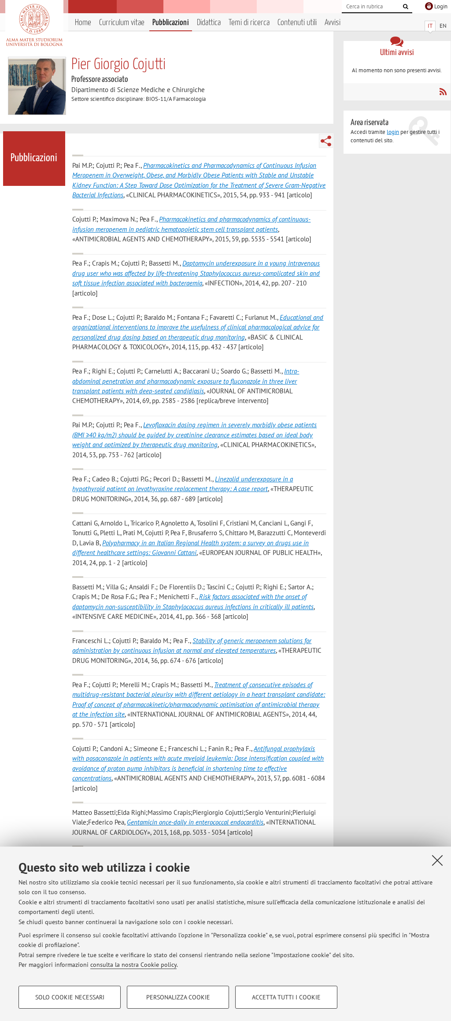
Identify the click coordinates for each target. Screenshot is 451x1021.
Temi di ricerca (249, 22)
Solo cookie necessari (69, 997)
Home (83, 22)
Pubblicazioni (170, 22)
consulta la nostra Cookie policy (133, 965)
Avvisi (332, 22)
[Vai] (405, 6)
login (393, 132)
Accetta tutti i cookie (286, 997)
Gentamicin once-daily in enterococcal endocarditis (195, 822)
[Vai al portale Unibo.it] (34, 25)
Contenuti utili (297, 22)
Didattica (209, 22)
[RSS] (443, 91)
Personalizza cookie (178, 997)
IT (430, 26)
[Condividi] (326, 141)
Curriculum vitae (121, 22)
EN (443, 26)
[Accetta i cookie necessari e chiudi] (437, 860)
